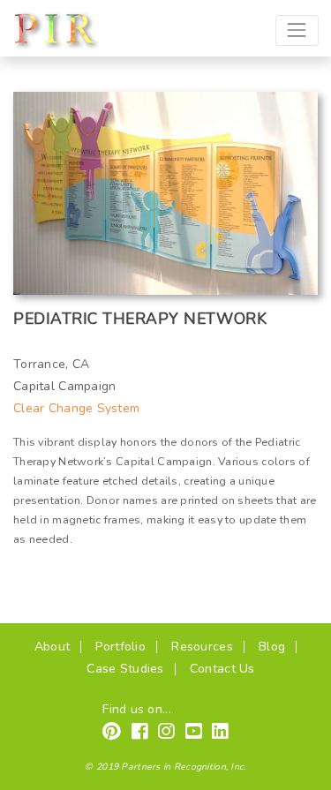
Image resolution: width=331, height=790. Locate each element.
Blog (272, 646)
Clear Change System (76, 408)
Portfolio (120, 646)
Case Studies (125, 668)
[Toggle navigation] (297, 30)
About (52, 646)
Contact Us (222, 668)
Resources (202, 646)
